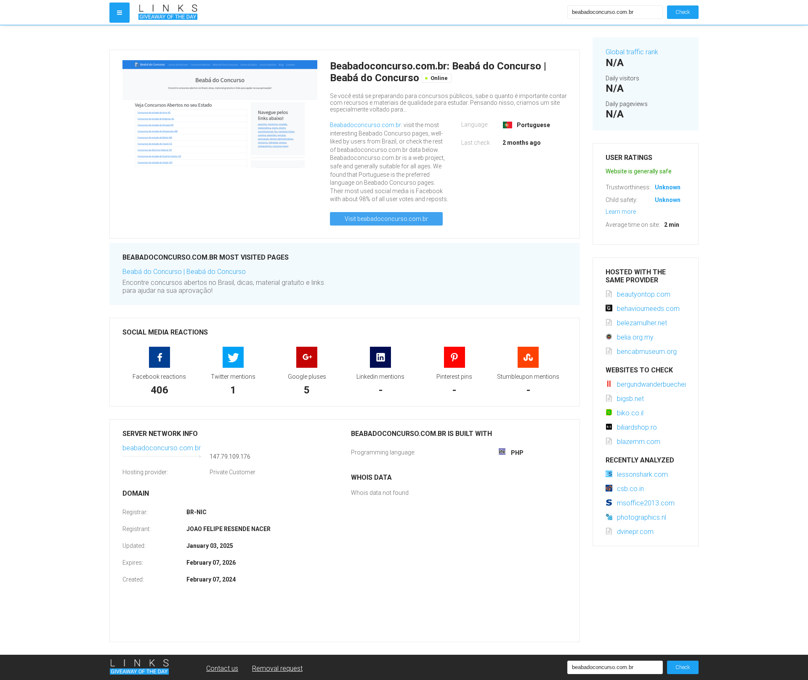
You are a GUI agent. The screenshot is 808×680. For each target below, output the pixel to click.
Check (682, 12)
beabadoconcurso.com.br (161, 448)
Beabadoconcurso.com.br (365, 125)
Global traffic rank (632, 52)
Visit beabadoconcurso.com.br (386, 218)
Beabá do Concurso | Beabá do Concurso (184, 272)
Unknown (667, 187)
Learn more (621, 211)
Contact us (222, 668)
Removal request (277, 668)
